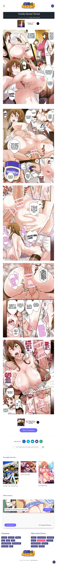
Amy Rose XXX (16, 543)
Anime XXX (50, 537)
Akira (13, 540)
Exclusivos (34, 546)
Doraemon (49, 540)
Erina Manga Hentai (43, 485)
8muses (34, 537)
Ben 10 (33, 540)
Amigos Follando (6, 543)
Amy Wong (5, 546)
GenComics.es (34, 560)
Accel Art (11, 537)
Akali (8, 540)
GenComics (21, 17)
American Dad (41, 537)
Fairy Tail (41, 546)
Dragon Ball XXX (36, 543)
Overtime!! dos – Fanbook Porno (10, 486)
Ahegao (18, 537)
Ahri (3, 540)
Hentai (26, 17)
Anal (11, 546)
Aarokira (4, 537)
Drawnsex (44, 543)
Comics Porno (41, 540)
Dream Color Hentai (25, 474)
